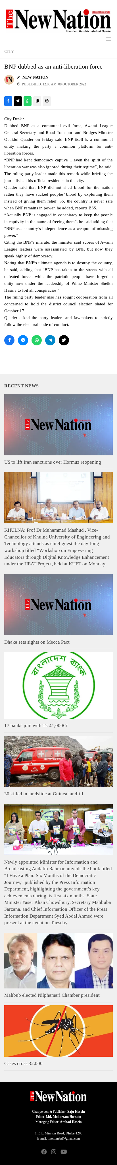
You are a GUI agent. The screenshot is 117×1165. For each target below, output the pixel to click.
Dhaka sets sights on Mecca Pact (37, 642)
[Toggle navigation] (108, 39)
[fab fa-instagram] (54, 1152)
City (9, 51)
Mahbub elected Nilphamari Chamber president (52, 995)
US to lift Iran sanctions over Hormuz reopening (52, 462)
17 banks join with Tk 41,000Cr (36, 725)
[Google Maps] (73, 1152)
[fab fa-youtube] (63, 1152)
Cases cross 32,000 (23, 1063)
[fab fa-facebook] (44, 1152)
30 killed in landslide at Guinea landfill (43, 793)
